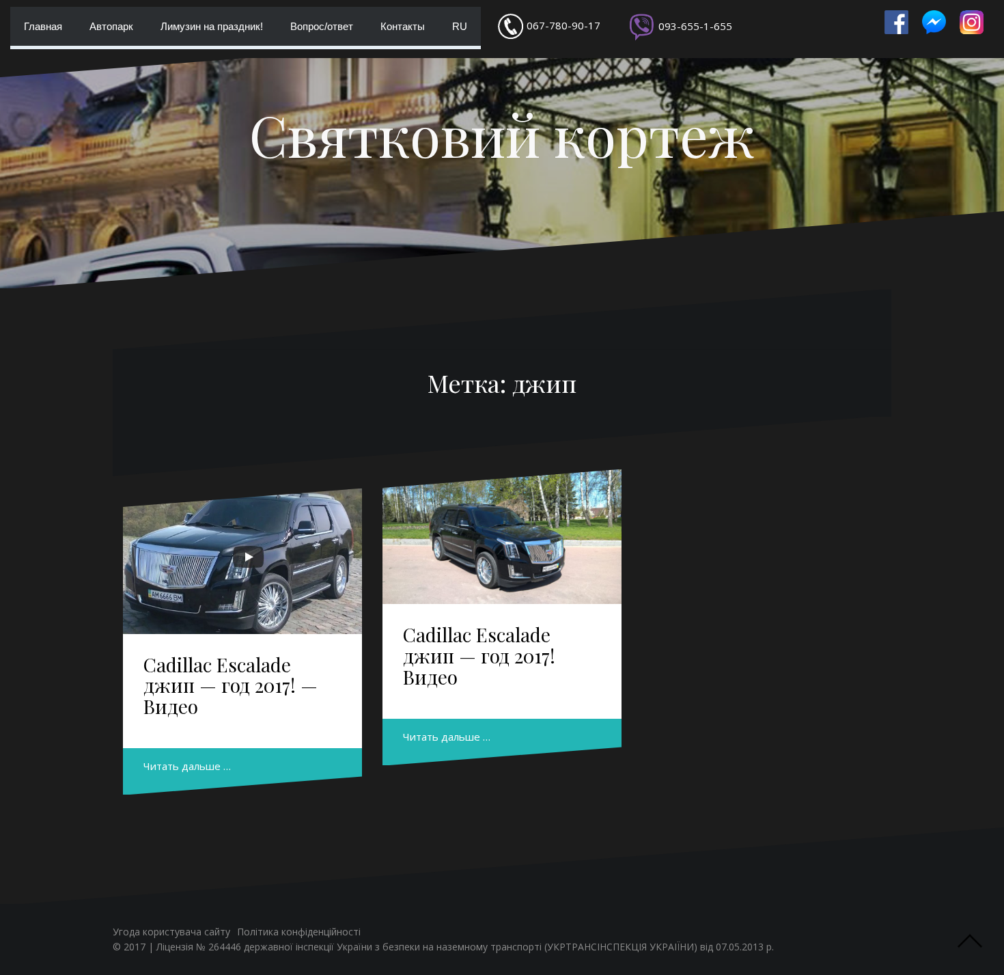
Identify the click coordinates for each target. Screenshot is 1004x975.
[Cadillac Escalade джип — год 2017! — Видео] (242, 561)
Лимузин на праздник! (212, 26)
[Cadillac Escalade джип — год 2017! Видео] (502, 536)
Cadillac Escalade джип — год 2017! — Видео (230, 685)
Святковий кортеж (502, 134)
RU (459, 26)
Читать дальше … (187, 766)
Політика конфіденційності (299, 931)
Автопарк (111, 26)
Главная (43, 26)
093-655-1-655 (695, 26)
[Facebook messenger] (934, 22)
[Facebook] (896, 22)
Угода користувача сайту (171, 931)
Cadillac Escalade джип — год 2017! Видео (479, 655)
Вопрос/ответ (321, 26)
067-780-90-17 (563, 25)
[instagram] (971, 22)
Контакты (402, 26)
